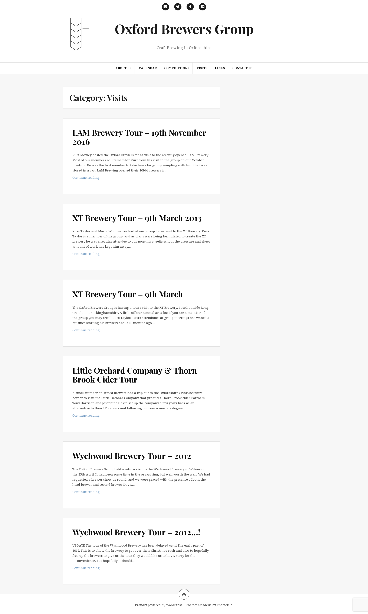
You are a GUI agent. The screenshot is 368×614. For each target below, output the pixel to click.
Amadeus (204, 605)
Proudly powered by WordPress (158, 605)
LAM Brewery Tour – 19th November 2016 (139, 137)
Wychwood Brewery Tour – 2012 (131, 455)
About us (123, 68)
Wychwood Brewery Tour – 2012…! (136, 532)
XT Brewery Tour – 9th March (127, 293)
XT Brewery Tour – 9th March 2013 (136, 217)
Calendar (148, 68)
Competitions (176, 68)
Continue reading (94, 178)
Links (220, 68)
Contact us (242, 68)
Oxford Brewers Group (184, 28)
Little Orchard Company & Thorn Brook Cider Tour (134, 375)
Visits (202, 68)
